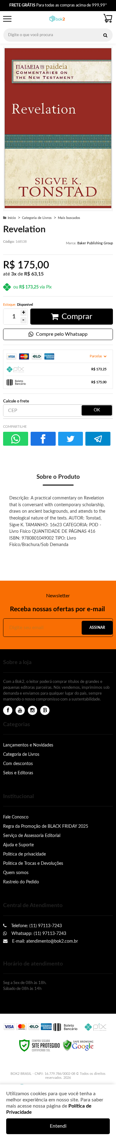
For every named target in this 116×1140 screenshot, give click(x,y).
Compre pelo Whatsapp (62, 334)
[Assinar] (97, 628)
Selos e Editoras (18, 773)
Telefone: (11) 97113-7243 (36, 925)
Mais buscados (69, 218)
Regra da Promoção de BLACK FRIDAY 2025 (45, 826)
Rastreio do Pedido (21, 882)
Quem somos (15, 872)
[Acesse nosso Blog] (44, 710)
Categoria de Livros (37, 218)
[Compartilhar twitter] (70, 439)
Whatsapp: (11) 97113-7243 (38, 933)
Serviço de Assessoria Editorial (31, 835)
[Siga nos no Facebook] (7, 710)
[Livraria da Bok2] (57, 19)
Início (12, 218)
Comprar (77, 317)
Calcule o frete (16, 401)
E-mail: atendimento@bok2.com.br (44, 941)
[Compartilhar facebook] (43, 439)
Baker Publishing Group (95, 243)
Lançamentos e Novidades (28, 745)
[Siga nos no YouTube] (20, 710)
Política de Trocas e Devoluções (33, 863)
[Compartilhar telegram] (97, 439)
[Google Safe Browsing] (78, 1045)
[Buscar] (105, 35)
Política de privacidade (24, 854)
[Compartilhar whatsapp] (15, 439)
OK (97, 410)
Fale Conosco (15, 817)
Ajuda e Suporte (18, 845)
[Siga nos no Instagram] (32, 710)
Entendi (58, 1126)
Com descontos (18, 763)
